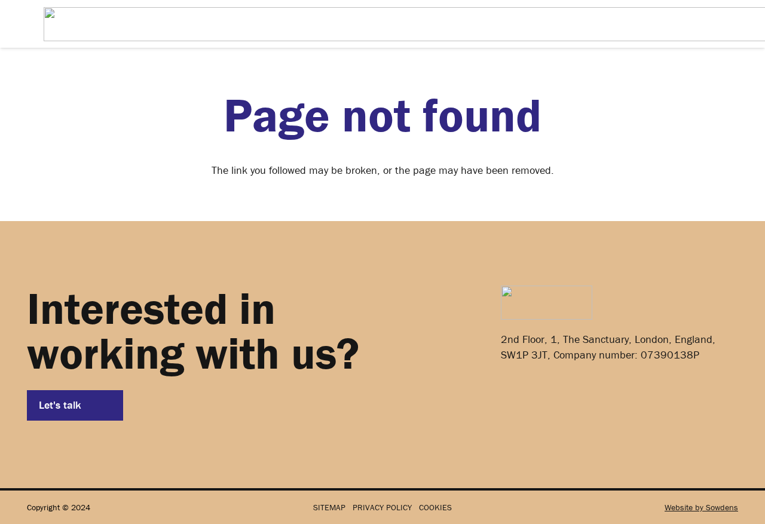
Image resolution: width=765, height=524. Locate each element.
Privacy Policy (382, 507)
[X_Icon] (558, 395)
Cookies (435, 507)
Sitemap (329, 507)
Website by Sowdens (701, 507)
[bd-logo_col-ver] (546, 303)
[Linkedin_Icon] (518, 395)
